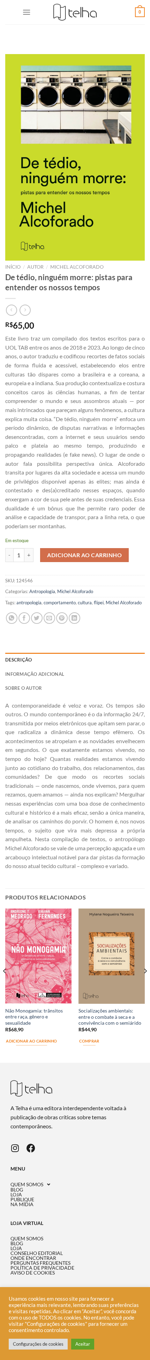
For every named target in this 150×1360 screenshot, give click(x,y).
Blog (16, 1189)
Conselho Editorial (36, 1253)
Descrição (18, 660)
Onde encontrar (33, 1258)
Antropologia (42, 591)
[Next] (145, 985)
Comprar (89, 1041)
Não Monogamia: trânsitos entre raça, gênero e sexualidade (34, 1017)
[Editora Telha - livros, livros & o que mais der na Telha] (75, 12)
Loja (16, 1194)
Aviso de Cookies (32, 1272)
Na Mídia (21, 1204)
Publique (22, 1199)
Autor (35, 267)
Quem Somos (26, 1184)
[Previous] (4, 985)
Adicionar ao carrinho (84, 555)
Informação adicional (34, 674)
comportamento (60, 602)
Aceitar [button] (82, 1344)
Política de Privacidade (42, 1267)
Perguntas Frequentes (40, 1263)
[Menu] (26, 12)
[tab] (75, 660)
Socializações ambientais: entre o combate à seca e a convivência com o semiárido (109, 1017)
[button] (75, 1184)
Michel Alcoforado (77, 267)
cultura (85, 602)
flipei (99, 602)
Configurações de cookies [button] (38, 1344)
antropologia (29, 602)
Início (13, 267)
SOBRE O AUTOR (23, 688)
